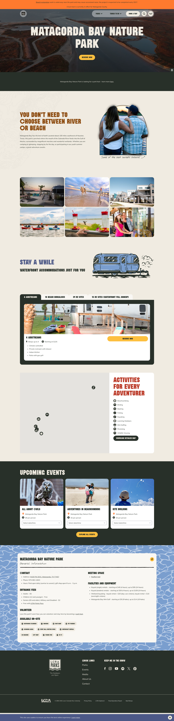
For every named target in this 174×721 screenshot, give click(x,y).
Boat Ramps (129, 701)
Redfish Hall (95, 577)
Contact (86, 683)
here (111, 82)
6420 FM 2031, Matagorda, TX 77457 (44, 577)
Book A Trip (133, 14)
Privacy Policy (88, 701)
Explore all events (87, 534)
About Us (86, 679)
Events (85, 669)
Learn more (75, 717)
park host (79, 614)
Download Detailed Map (126, 438)
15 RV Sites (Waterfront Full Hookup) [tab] (110, 297)
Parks (85, 665)
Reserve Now (87, 57)
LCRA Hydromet (100, 701)
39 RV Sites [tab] (78, 297)
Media (85, 674)
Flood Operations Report (115, 701)
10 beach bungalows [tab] (55, 297)
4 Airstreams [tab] (30, 297)
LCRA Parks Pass (37, 603)
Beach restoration (42, 2)
